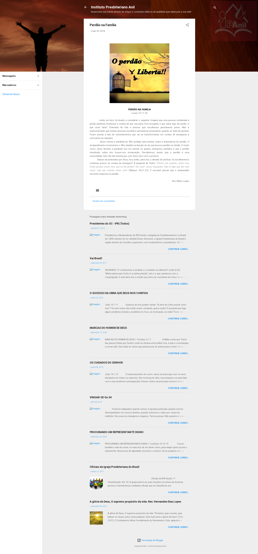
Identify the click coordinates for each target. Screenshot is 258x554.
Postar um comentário (104, 201)
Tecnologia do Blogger (152, 540)
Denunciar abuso (11, 94)
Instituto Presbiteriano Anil (113, 7)
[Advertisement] (220, 63)
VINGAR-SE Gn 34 (101, 397)
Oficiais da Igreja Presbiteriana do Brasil (114, 466)
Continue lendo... (178, 249)
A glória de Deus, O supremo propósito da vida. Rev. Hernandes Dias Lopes (135, 501)
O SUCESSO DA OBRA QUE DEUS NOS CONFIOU (119, 293)
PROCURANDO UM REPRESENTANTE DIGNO (116, 432)
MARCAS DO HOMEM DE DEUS (108, 327)
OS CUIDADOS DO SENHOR (106, 362)
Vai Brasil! (96, 258)
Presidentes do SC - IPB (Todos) (109, 223)
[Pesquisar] (215, 8)
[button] (187, 25)
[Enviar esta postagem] (97, 191)
